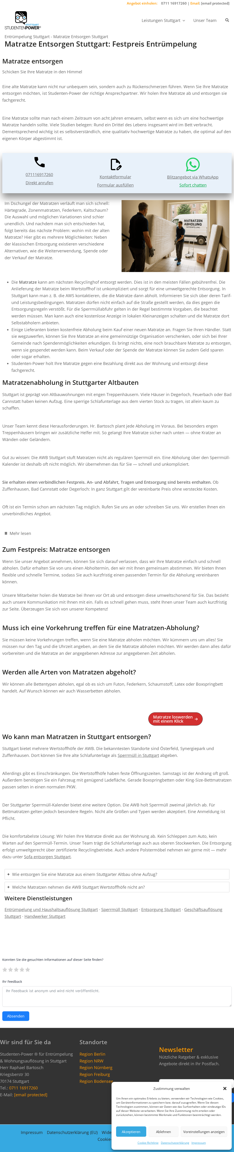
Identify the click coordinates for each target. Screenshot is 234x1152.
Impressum (198, 1143)
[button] (225, 1088)
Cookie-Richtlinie (148, 1143)
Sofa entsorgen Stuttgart (47, 856)
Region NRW (92, 1061)
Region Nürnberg (96, 1067)
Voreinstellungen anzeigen (204, 1131)
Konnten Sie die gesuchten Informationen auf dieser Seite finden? (52, 959)
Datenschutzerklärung (175, 1143)
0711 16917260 (174, 3)
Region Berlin (92, 1054)
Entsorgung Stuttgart (161, 909)
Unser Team (205, 20)
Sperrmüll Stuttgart (119, 909)
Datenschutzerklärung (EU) (72, 1132)
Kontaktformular (115, 177)
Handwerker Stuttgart (44, 916)
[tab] (117, 533)
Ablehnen (163, 1131)
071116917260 (39, 174)
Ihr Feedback (12, 981)
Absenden (15, 1016)
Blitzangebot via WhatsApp (192, 177)
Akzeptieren (131, 1131)
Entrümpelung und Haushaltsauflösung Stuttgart (51, 909)
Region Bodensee (96, 1081)
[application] (182, 20)
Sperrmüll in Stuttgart (138, 755)
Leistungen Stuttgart (161, 20)
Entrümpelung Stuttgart (27, 36)
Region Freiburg (95, 1074)
